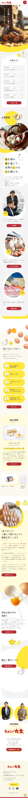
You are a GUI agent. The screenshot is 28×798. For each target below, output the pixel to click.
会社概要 (14, 225)
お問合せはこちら (9, 575)
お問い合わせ (14, 784)
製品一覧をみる (9, 666)
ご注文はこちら (9, 632)
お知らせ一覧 (14, 103)
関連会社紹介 (14, 308)
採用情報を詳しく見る (14, 749)
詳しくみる (13, 407)
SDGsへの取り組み (14, 266)
